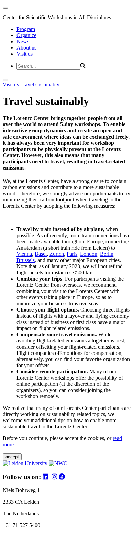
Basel (41, 254)
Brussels (25, 260)
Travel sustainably (39, 84)
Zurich (56, 254)
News (22, 41)
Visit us (24, 54)
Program (25, 29)
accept (12, 456)
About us (26, 48)
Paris (72, 254)
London (88, 254)
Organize (26, 35)
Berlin (106, 254)
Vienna (24, 254)
